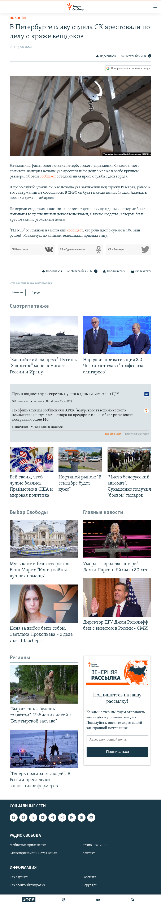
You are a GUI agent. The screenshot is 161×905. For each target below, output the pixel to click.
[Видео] (98, 899)
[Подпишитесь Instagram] (62, 817)
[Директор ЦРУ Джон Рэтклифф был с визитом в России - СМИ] (117, 597)
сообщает (48, 177)
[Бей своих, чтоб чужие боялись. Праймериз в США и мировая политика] (31, 459)
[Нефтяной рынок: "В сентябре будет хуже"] (80, 459)
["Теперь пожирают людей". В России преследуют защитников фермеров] (44, 749)
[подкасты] (63, 899)
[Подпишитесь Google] (14, 817)
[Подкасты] (82, 817)
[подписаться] (91, 817)
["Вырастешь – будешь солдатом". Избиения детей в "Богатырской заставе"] (44, 684)
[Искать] (132, 899)
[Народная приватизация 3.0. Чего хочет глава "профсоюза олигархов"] (117, 335)
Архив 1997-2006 (94, 845)
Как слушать (19, 877)
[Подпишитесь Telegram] (52, 817)
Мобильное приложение (28, 845)
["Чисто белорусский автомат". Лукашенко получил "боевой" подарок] (129, 459)
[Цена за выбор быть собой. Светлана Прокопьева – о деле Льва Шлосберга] (44, 604)
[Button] (106, 56)
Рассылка (89, 877)
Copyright (89, 885)
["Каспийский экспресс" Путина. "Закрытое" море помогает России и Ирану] (44, 335)
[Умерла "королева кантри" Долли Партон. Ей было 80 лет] (117, 539)
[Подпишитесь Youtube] (43, 817)
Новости (18, 18)
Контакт (88, 853)
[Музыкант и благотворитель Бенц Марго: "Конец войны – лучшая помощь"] (44, 539)
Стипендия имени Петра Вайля (33, 853)
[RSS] (72, 817)
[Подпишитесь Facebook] (23, 817)
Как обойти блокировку (27, 885)
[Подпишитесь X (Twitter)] (33, 817)
